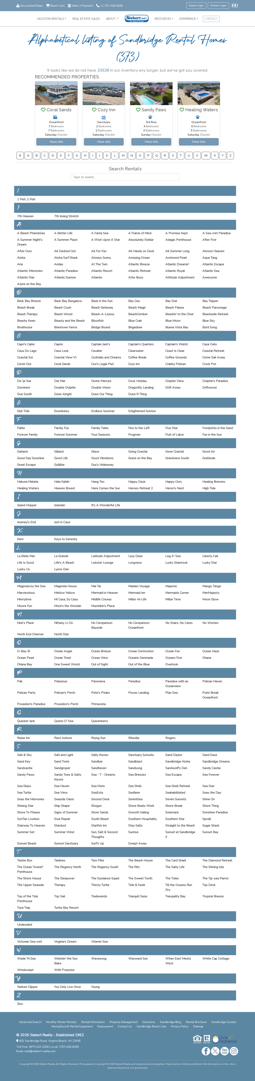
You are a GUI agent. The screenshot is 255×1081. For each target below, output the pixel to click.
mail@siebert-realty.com (40, 1051)
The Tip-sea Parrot (215, 878)
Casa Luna (61, 351)
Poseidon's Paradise (31, 704)
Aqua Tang (209, 257)
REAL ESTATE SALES (86, 18)
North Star (61, 634)
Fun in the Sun (212, 434)
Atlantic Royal (175, 271)
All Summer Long (177, 251)
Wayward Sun (138, 958)
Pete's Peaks (100, 692)
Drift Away (172, 387)
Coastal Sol (25, 357)
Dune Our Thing (102, 394)
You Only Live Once (67, 987)
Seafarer (134, 792)
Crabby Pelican (175, 364)
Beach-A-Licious (102, 314)
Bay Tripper (210, 301)
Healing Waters (28, 488)
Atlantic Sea (210, 271)
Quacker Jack (26, 721)
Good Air (208, 451)
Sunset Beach (26, 843)
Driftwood (209, 387)
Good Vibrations (102, 458)
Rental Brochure (196, 1022)
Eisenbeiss (61, 411)
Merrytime (24, 599)
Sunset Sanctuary (66, 843)
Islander (59, 505)
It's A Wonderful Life (105, 505)
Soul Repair (62, 819)
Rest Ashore (63, 738)
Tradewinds (99, 896)
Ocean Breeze (101, 651)
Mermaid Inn (136, 593)
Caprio (58, 344)
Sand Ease (209, 755)
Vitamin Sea (99, 941)
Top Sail (59, 896)
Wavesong (98, 958)
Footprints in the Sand (217, 428)
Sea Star (208, 786)
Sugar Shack (210, 825)
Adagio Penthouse (178, 240)
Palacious (60, 681)
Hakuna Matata (27, 481)
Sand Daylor (173, 755)
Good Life (61, 458)
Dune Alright (63, 394)
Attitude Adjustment (179, 277)
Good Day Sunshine (30, 458)
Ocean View (99, 658)
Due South (24, 394)
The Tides (172, 878)
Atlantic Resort (101, 271)
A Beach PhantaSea (31, 233)
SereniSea (135, 799)
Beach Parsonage (214, 307)
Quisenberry (99, 721)
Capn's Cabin (26, 344)
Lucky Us (23, 569)
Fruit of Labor (174, 434)
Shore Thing (210, 806)
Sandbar (97, 761)
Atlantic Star (25, 277)
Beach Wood (63, 314)
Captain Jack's (100, 344)
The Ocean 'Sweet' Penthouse (30, 869)
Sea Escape (173, 774)
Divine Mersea (101, 381)
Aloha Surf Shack (66, 257)
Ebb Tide (23, 411)
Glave (95, 451)
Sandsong (135, 768)
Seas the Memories (30, 799)
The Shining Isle (213, 867)
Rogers (170, 738)
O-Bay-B (23, 651)
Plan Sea (171, 692)
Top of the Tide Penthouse (27, 898)
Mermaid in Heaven (104, 593)
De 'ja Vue (24, 381)
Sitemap (198, 1026)
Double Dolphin (65, 387)
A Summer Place (65, 240)
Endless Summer (103, 411)
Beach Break (26, 307)
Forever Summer (65, 434)
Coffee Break (137, 357)
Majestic (171, 586)
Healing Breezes (213, 481)
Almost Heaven (213, 251)
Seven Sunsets (175, 799)
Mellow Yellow (64, 593)
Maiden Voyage (139, 586)
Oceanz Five (173, 658)
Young (95, 987)
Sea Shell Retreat (177, 786)
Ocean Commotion (141, 651)
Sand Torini (61, 761)
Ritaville (133, 738)
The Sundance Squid (105, 878)
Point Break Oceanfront (210, 695)
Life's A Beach (64, 562)
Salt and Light (63, 755)
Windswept (25, 970)
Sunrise (133, 832)
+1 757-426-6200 (111, 6)
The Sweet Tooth (140, 878)
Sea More (98, 786)
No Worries (210, 623)
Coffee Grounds (176, 357)
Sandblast (135, 761)
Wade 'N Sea (26, 958)
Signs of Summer (66, 812)
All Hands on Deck (141, 251)
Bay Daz (134, 301)
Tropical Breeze (213, 896)
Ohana (206, 658)
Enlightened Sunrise (142, 411)
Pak (20, 681)
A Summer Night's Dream (29, 242)
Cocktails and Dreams (106, 357)
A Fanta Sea (99, 233)
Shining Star (25, 806)
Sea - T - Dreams (103, 774)
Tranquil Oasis (137, 896)
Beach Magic (137, 307)
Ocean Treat (62, 658)
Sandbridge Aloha (177, 761)
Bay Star (171, 301)
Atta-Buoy (135, 277)
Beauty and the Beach (69, 321)
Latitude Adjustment (105, 556)
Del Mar (59, 381)
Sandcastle (24, 768)
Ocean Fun (172, 651)
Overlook (171, 664)
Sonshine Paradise (215, 812)
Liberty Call (210, 556)
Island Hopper (27, 505)
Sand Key (23, 761)
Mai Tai (96, 586)
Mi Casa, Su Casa (66, 599)
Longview (135, 562)
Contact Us (125, 1026)
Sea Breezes (137, 774)
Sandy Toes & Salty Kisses (67, 777)
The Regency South (104, 867)
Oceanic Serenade (140, 658)
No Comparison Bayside (101, 625)
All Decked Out (65, 251)
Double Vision (101, 387)
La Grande (61, 556)
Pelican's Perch (64, 692)
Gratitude (208, 458)
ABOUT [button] (111, 18)
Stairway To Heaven (31, 825)
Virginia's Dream (65, 941)
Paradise (134, 681)
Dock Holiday (137, 381)
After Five (209, 240)
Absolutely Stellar (141, 240)
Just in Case (62, 522)
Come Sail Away (213, 357)
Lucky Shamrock (176, 562)
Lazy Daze (135, 556)
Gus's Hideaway (102, 465)
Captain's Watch (176, 344)
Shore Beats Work (141, 806)
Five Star (171, 428)
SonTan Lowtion (28, 819)
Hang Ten (97, 481)
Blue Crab (135, 321)
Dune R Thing (137, 394)
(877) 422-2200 (39, 1047)
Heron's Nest (174, 488)
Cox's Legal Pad (102, 364)
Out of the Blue (139, 664)
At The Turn (99, 264)
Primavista (98, 704)
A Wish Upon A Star (105, 240)
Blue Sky (208, 321)
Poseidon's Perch (66, 704)
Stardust (60, 825)
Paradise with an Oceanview (176, 683)
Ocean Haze (210, 651)
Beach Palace (174, 307)
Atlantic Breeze (139, 264)
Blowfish (97, 321)
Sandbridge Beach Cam (151, 1026)
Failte (21, 428)
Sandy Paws (25, 774)
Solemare (172, 812)
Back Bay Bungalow (68, 301)
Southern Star (174, 819)
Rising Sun (98, 738)
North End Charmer (30, 634)
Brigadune (135, 327)
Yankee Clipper (27, 987)
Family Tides (100, 428)
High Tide (209, 488)
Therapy (59, 885)
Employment (105, 1026)
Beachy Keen (26, 321)
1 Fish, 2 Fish (26, 199)
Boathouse (24, 327)
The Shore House (29, 878)
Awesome (209, 277)
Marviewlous (26, 593)
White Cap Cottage (215, 958)
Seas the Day (211, 792)
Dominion (23, 387)
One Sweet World (67, 664)
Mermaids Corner (177, 593)
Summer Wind (64, 832)
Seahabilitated (175, 792)
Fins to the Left (139, 428)
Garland (22, 451)
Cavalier (96, 351)
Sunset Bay (210, 832)
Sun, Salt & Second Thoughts (104, 834)
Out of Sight (99, 664)
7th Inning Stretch (66, 216)
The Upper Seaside (30, 885)
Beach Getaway (102, 307)
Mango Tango (211, 586)
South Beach (100, 819)
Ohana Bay (24, 664)
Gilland (59, 451)
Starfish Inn (99, 825)
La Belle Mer (26, 556)
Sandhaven (98, 768)
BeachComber (138, 314)
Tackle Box (24, 860)
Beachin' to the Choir (179, 314)
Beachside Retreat (215, 314)
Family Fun (61, 428)
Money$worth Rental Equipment (72, 1026)
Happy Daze (136, 481)
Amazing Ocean (139, 257)
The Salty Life (174, 867)
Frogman (134, 434)
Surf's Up (97, 843)
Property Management (124, 1022)
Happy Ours (173, 481)
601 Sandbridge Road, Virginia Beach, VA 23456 (49, 1041)
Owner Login (218, 5)
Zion (20, 1004)
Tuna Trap (23, 907)
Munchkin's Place (103, 606)
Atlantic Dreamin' (177, 264)
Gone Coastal (174, 451)
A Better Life (63, 233)
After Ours (24, 251)
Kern (20, 539)
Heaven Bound (64, 488)
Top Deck (209, 885)
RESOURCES (163, 18)
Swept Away (137, 843)
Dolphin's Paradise (215, 381)
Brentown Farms (65, 327)
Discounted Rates (31, 6)
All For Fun (98, 251)
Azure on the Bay (29, 284)
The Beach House (140, 860)
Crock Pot (209, 364)
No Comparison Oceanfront (138, 625)
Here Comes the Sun (105, 488)
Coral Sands (62, 364)
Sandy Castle (211, 768)
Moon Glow (210, 599)
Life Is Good (25, 562)
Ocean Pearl (25, 658)
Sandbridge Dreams (216, 761)
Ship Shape (62, 806)
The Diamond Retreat (217, 860)
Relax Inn (23, 738)
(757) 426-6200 (69, 1047)
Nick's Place (25, 623)
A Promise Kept (176, 233)
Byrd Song (209, 327)
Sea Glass (24, 786)
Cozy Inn (134, 364)
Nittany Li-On (63, 623)
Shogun (96, 806)
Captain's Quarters (141, 344)
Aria (20, 264)
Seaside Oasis (64, 799)
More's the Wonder (67, 606)
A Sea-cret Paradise (216, 233)
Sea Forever (210, 774)
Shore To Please (28, 812)
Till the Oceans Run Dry (178, 887)
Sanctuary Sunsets (141, 755)
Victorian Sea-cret (29, 941)
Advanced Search (30, 1022)
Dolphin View (174, 381)
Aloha (21, 257)
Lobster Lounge (102, 562)
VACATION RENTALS (50, 18)
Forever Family (27, 434)
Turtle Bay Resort (66, 907)
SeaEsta (97, 792)
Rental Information (93, 1022)
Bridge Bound (100, 327)
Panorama (98, 681)
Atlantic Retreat (139, 271)
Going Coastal (137, 451)
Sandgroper (62, 768)
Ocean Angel (63, 651)
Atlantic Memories (30, 271)
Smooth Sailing (138, 812)
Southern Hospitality (142, 819)
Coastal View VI (65, 357)
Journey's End (26, 522)
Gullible (59, 465)
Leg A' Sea (173, 556)
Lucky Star (209, 562)
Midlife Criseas (101, 599)
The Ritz (134, 867)
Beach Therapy (27, 314)
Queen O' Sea (63, 721)
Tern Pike (97, 860)
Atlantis (96, 277)
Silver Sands (99, 812)
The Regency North (67, 867)
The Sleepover (64, 878)
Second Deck (100, 799)
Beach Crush (62, 307)
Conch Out (24, 364)
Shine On (208, 799)
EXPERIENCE (187, 18)
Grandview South (177, 458)
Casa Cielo (209, 344)
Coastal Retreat (213, 351)
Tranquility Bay (175, 896)
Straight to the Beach (180, 825)
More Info (56, 142)
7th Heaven (25, 216)
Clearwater (136, 351)
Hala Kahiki (61, 481)
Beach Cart (57, 6)
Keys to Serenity (65, 539)
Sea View (61, 792)
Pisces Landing (138, 692)
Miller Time (173, 599)
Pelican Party (26, 692)
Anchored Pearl (176, 257)
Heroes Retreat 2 (140, 488)
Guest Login (196, 5)
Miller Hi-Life (137, 599)
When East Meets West (178, 961)
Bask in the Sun (102, 301)
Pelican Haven (212, 681)
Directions (148, 1022)
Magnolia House (65, 586)
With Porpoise (64, 970)
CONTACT (211, 18)
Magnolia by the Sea (31, 586)
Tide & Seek (136, 885)
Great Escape (26, 465)
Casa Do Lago (27, 351)
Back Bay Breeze (29, 301)
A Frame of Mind (139, 233)
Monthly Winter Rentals (61, 1022)
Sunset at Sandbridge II (180, 834)
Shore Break (173, 806)
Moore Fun (24, 606)
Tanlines (59, 860)
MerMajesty (210, 593)
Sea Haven (61, 786)
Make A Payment (82, 6)
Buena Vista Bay (176, 327)
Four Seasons (100, 434)
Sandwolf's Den (176, 768)
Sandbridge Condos (223, 1022)
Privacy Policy (179, 1026)
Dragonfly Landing (141, 387)
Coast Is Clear (174, 351)
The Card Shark (175, 860)
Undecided (24, 924)
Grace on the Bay (140, 458)
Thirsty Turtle (100, 885)
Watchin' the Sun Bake (65, 961)
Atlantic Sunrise (65, 277)
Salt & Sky (24, 755)
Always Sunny (101, 257)
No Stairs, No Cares (179, 623)
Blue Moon (172, 321)
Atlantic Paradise (66, 271)
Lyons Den (61, 569)
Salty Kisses (99, 755)
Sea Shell (134, 786)
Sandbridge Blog (170, 1022)
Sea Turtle (24, 792)
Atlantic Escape (213, 264)
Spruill (206, 819)
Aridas (58, 264)
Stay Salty (135, 825)
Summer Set (25, 832)
